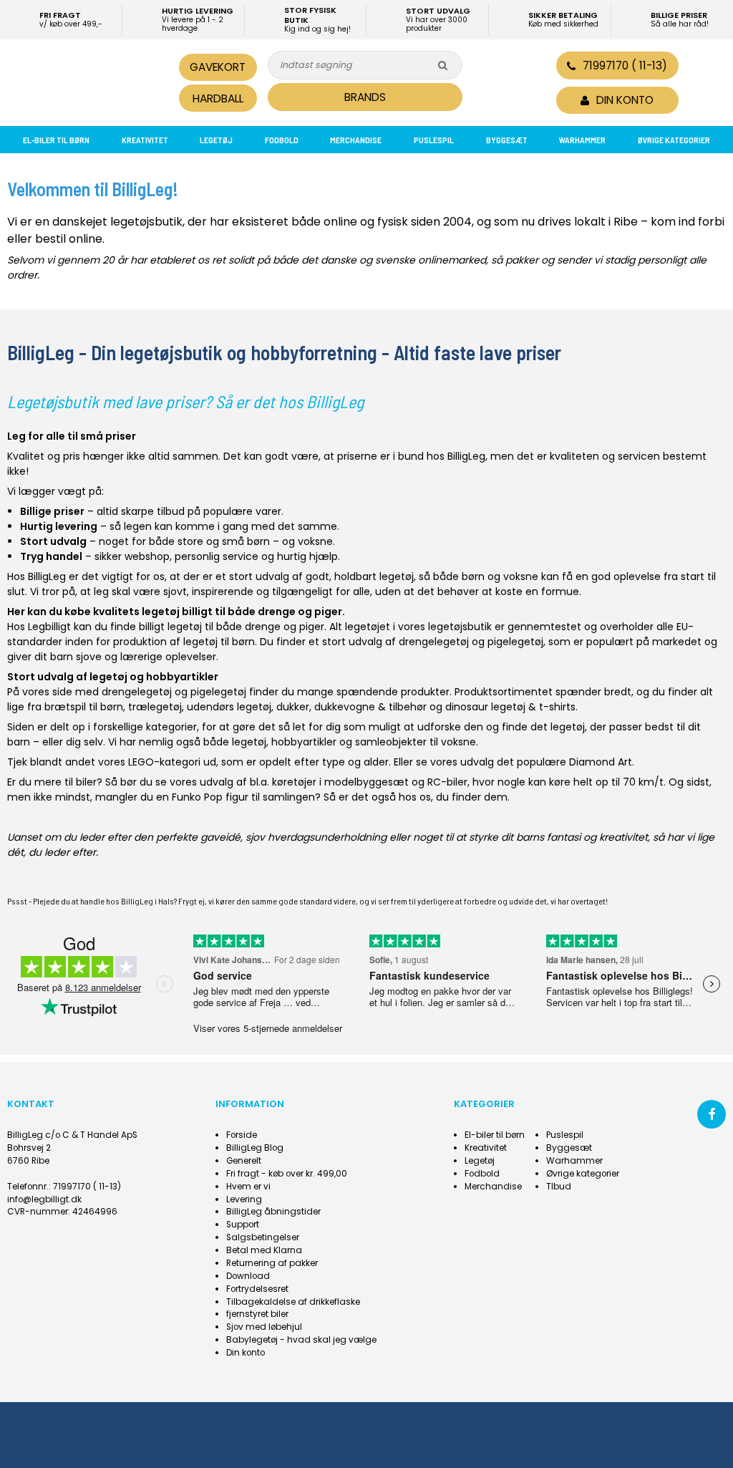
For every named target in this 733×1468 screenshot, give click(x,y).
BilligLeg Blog (254, 1148)
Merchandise (356, 140)
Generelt (243, 1161)
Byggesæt (507, 140)
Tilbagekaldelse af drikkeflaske (293, 1302)
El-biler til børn (56, 140)
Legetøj (216, 140)
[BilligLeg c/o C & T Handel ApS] (87, 80)
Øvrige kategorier (674, 140)
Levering (244, 1199)
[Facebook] (711, 1114)
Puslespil (434, 140)
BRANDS (365, 97)
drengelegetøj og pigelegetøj (471, 641)
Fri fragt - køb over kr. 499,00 (286, 1173)
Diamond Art (600, 762)
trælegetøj (155, 707)
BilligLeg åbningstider (273, 1211)
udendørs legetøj (229, 707)
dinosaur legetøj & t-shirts (510, 707)
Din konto (245, 1352)
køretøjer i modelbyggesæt (340, 782)
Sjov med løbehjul (264, 1327)
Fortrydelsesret (257, 1289)
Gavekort (218, 66)
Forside (241, 1135)
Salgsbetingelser (262, 1237)
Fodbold (281, 140)
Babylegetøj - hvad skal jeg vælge (301, 1340)
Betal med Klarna (264, 1250)
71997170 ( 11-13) (625, 65)
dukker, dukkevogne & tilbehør (351, 707)
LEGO (141, 762)
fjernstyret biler (257, 1314)
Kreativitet (145, 140)
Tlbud (558, 1186)
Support (242, 1224)
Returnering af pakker (272, 1263)
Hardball (218, 98)
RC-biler (447, 782)
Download (248, 1276)
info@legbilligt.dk (44, 1199)
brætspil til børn (83, 707)
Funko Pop (197, 797)
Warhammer (582, 140)
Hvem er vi (248, 1186)
